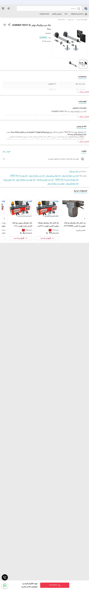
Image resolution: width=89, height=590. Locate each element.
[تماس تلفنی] (5, 577)
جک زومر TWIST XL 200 (19, 176)
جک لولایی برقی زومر (53, 176)
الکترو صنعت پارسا (82, 19)
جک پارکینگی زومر (72, 184)
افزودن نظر (6, 151)
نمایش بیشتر (84, 92)
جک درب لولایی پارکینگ (45, 180)
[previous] (84, 218)
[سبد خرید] (3, 8)
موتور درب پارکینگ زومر (56, 184)
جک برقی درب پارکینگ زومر (25, 180)
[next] (4, 218)
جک (85, 132)
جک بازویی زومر (9, 180)
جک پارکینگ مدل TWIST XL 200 (67, 180)
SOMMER (43, 37)
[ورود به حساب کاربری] (9, 8)
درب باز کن (71, 19)
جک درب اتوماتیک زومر (70, 176)
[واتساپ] (5, 585)
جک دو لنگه (61, 19)
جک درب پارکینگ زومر (37, 176)
